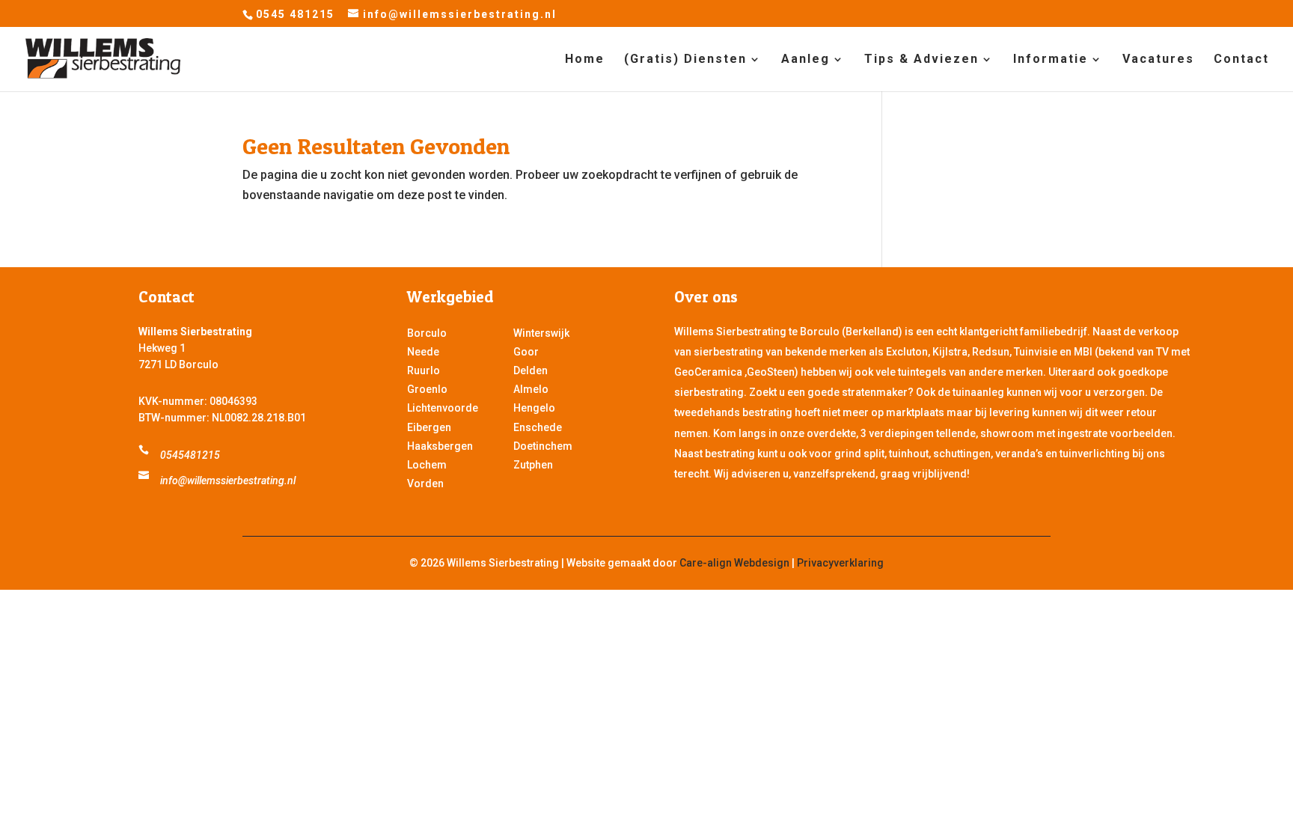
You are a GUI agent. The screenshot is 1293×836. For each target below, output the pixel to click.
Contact (1241, 60)
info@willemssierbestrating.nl (228, 480)
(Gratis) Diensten (685, 60)
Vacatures (1158, 60)
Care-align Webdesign (734, 563)
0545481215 (190, 455)
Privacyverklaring (840, 563)
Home (585, 60)
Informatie (1050, 60)
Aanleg (805, 60)
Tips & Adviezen (921, 60)
